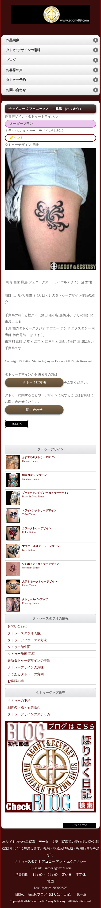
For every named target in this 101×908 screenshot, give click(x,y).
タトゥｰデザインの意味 (23, 50)
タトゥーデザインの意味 (26, 667)
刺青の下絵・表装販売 (24, 707)
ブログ (11, 60)
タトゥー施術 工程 (21, 654)
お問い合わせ (16, 90)
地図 (50, 881)
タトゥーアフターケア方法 (27, 640)
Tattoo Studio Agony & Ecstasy (47, 901)
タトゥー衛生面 (19, 647)
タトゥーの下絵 (19, 700)
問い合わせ (34, 410)
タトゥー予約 (16, 80)
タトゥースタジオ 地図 (24, 633)
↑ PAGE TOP (79, 825)
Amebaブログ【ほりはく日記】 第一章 (59, 894)
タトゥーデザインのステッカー (31, 714)
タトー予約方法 (34, 382)
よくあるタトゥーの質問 (26, 674)
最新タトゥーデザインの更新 (29, 660)
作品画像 (12, 40)
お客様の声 (14, 70)
